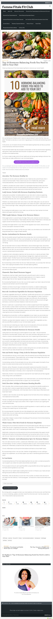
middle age (43, 538)
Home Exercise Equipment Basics (26, 15)
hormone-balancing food (28, 538)
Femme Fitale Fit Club (17, 7)
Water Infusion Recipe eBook (10, 27)
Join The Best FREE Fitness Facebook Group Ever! (36, 19)
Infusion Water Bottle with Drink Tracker (13, 19)
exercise (10, 538)
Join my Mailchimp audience (10, 487)
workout (10, 540)
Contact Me (22, 27)
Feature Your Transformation (10, 15)
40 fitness (5, 538)
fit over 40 (15, 538)
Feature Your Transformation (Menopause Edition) (38, 11)
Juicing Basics (6, 23)
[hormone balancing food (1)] (26, 45)
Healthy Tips (5, 60)
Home (4, 11)
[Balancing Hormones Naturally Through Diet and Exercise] (9, 521)
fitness (20, 538)
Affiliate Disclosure (19, 11)
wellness (5, 540)
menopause (37, 538)
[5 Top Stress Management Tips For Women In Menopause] (42, 521)
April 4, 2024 (48, 60)
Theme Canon (16, 614)
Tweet (4, 173)
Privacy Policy (30, 23)
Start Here (38, 23)
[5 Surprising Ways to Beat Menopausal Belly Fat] (26, 521)
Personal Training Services (18, 23)
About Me (10, 11)
